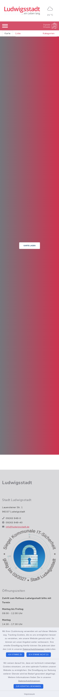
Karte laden (30, 245)
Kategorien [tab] (48, 33)
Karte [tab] (7, 33)
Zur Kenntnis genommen (28, 686)
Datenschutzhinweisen (34, 649)
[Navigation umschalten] (5, 26)
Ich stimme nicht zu (39, 655)
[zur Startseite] (22, 10)
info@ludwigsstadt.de (17, 526)
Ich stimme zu (15, 655)
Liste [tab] (18, 33)
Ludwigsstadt (17, 483)
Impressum (29, 694)
